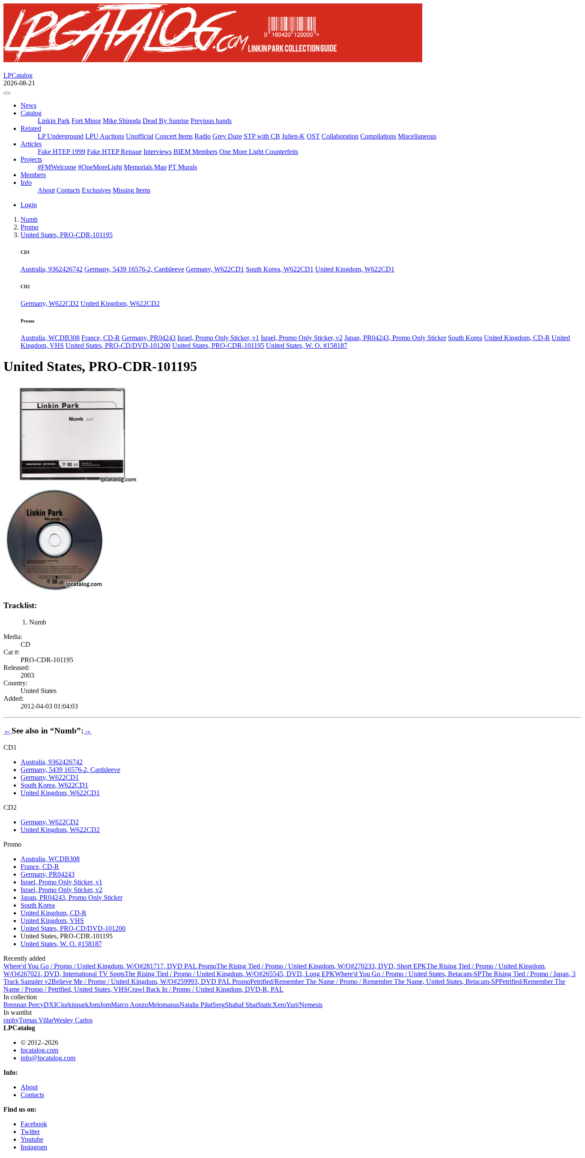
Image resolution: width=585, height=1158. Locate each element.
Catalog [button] (31, 113)
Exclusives (96, 190)
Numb (29, 219)
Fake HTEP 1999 (61, 151)
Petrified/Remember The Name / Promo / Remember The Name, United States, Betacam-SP (374, 981)
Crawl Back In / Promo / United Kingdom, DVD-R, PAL (206, 989)
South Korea (465, 337)
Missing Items (131, 190)
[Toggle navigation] (6, 93)
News (28, 105)
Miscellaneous (417, 136)
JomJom (100, 1004)
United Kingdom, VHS (52, 920)
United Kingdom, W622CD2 (120, 303)
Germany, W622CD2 (50, 303)
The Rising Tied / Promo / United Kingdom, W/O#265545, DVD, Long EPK (230, 973)
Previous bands (211, 120)
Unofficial (139, 136)
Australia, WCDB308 (50, 337)
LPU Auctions (104, 136)
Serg (218, 1004)
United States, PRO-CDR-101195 (218, 345)
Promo (30, 227)
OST (313, 136)
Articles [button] (31, 144)
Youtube (32, 1139)
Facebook (34, 1124)
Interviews (157, 151)
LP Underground (61, 136)
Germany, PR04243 (149, 337)
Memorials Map (145, 167)
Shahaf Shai (241, 1004)
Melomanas (163, 1004)
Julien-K (293, 136)
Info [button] (26, 182)
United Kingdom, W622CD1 (354, 269)
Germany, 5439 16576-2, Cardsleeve (134, 269)
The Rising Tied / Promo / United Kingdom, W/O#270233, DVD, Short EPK (321, 966)
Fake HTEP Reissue (114, 151)
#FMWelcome (57, 167)
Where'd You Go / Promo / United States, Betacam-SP (408, 973)
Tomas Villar (36, 1020)
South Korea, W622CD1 (279, 269)
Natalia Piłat (195, 1004)
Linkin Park (54, 120)
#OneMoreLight (100, 167)
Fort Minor (86, 120)
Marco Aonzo (129, 1004)
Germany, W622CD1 (215, 269)
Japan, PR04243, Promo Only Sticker (395, 337)
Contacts (68, 190)
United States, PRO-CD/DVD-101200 (118, 345)
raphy (11, 1020)
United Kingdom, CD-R (517, 337)
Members (33, 174)
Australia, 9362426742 (52, 269)
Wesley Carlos (73, 1020)
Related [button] (31, 128)
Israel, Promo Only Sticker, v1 (218, 337)
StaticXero (271, 1004)
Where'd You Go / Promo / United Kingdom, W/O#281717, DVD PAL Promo (109, 966)
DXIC (52, 1004)
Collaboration (340, 136)
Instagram (34, 1147)
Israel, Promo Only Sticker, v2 (302, 337)
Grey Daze (227, 136)
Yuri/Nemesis (304, 1004)
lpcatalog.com (39, 1050)
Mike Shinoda (122, 120)
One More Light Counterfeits (258, 151)
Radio (202, 136)
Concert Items (174, 136)
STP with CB (262, 136)
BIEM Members (195, 151)
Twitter (30, 1131)
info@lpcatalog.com (48, 1058)
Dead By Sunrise (166, 120)
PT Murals (182, 167)
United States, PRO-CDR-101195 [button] (67, 234)
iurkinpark (75, 1004)
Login (29, 204)
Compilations (378, 136)
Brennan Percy (23, 1004)
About (46, 190)
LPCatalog (18, 75)
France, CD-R (100, 337)
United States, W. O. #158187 (306, 345)
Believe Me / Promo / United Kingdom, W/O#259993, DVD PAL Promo (150, 981)
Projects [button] (31, 159)
